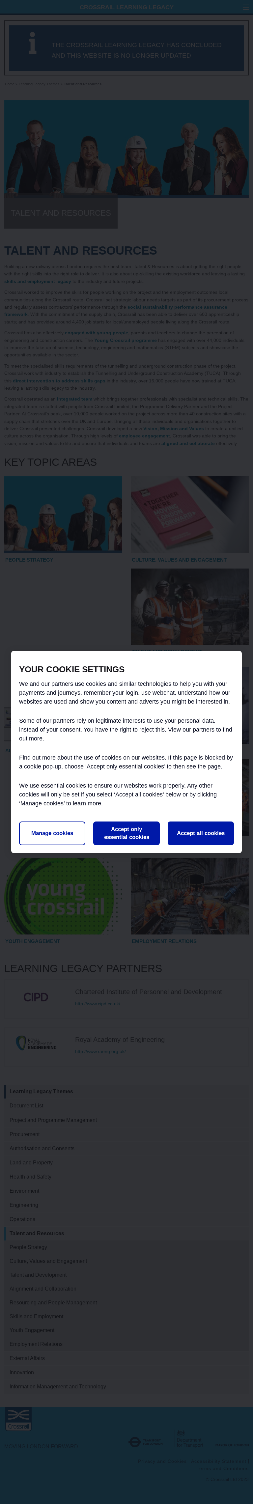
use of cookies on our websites (124, 757)
